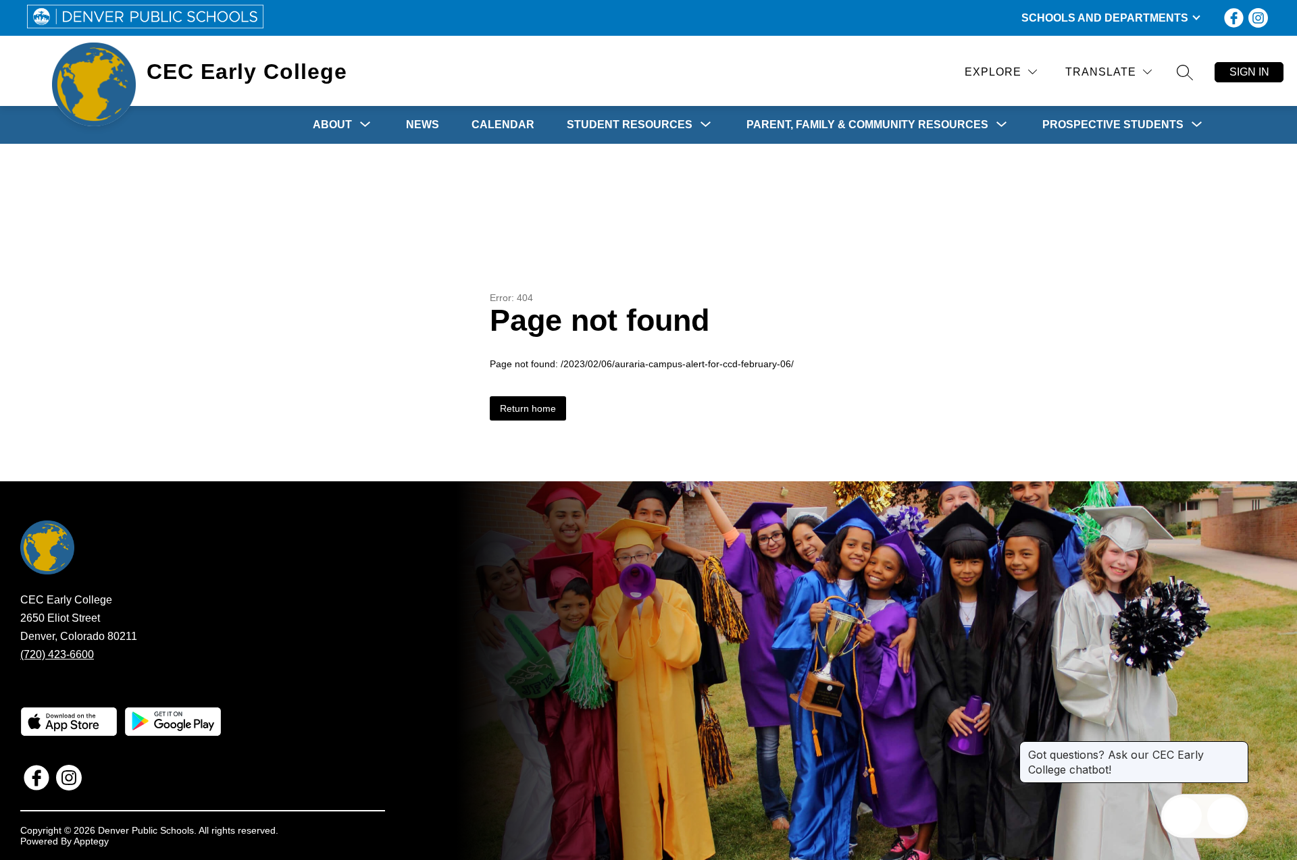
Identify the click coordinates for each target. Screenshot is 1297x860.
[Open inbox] (1183, 816)
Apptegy (91, 841)
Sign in (1249, 72)
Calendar (503, 124)
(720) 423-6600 (57, 654)
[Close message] (1238, 748)
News (422, 124)
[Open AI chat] (1226, 816)
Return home (528, 408)
